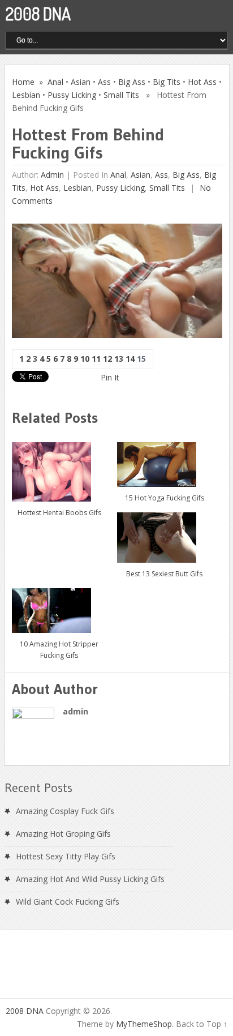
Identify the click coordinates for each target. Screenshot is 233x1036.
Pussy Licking (72, 94)
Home (23, 81)
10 (84, 358)
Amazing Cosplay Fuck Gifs (65, 811)
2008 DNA (38, 13)
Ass (104, 81)
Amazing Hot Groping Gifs (63, 833)
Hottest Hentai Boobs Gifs (59, 512)
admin (52, 174)
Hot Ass (202, 81)
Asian (80, 81)
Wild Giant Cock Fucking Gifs (67, 901)
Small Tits (121, 94)
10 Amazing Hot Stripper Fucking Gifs (59, 649)
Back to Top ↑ (201, 1023)
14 (130, 358)
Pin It (110, 377)
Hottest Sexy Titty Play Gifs (65, 856)
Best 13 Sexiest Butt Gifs (164, 574)
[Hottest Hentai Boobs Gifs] (59, 468)
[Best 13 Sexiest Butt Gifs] (164, 533)
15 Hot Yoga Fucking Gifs (164, 498)
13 (118, 358)
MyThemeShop (144, 1023)
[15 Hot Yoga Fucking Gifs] (164, 460)
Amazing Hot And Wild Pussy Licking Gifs (90, 879)
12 (107, 358)
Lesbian (26, 94)
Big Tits (166, 81)
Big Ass (131, 81)
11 (96, 358)
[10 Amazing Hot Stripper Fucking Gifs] (59, 606)
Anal (55, 81)
